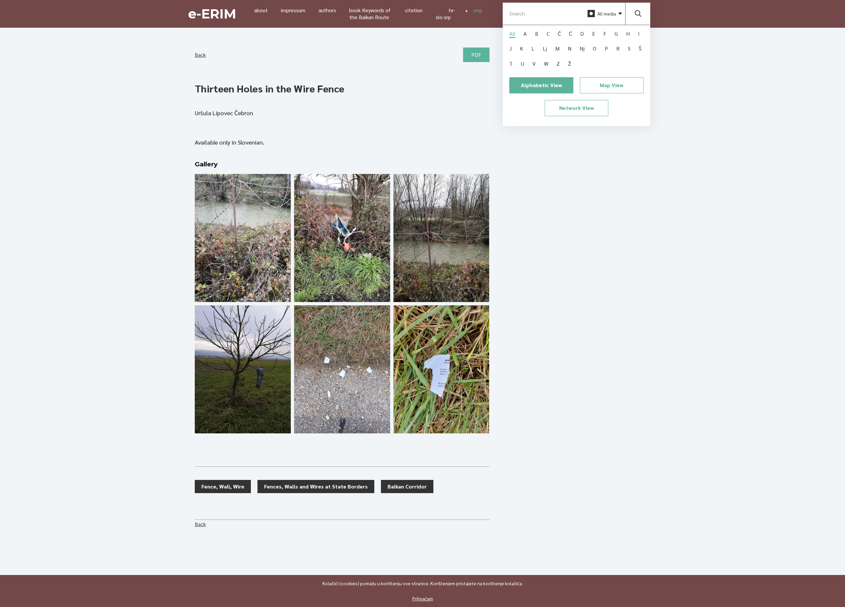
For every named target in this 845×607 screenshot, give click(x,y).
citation (413, 10)
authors (327, 10)
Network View (576, 107)
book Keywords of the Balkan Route (369, 13)
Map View (612, 85)
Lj (545, 48)
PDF (476, 54)
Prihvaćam (422, 598)
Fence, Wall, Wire (222, 486)
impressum (293, 10)
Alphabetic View (541, 85)
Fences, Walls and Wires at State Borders (316, 486)
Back (200, 54)
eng (477, 10)
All (512, 33)
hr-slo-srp (445, 13)
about (261, 10)
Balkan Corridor (407, 486)
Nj (582, 48)
